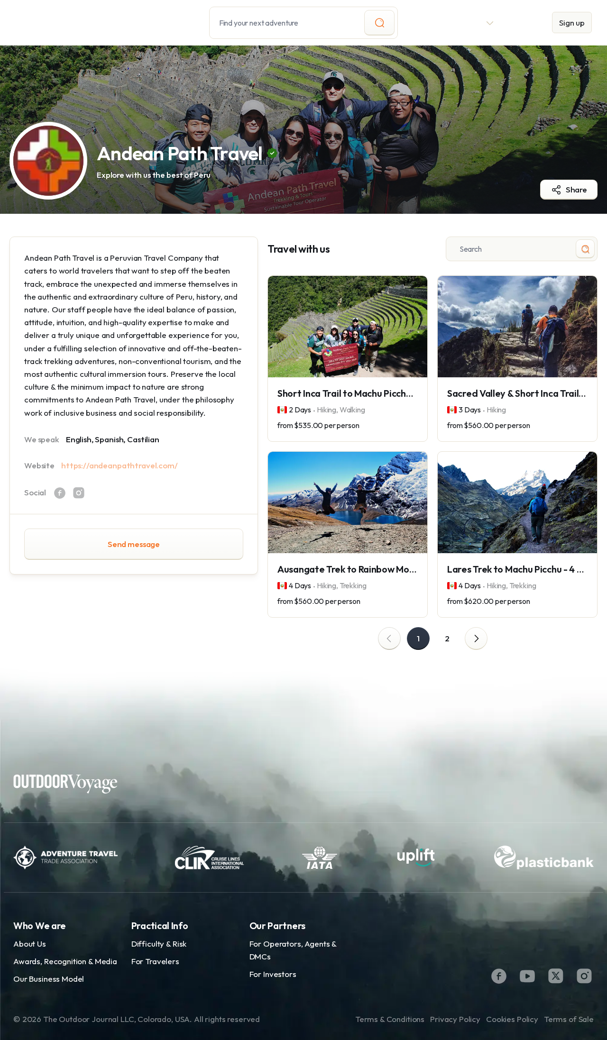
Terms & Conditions (389, 1019)
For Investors (272, 974)
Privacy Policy (455, 1019)
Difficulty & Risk (158, 944)
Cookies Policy (512, 1019)
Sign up (572, 22)
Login (523, 22)
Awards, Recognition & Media (65, 961)
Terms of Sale (569, 1019)
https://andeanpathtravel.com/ (119, 465)
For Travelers (155, 961)
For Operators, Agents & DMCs (293, 950)
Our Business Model (48, 979)
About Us (29, 944)
